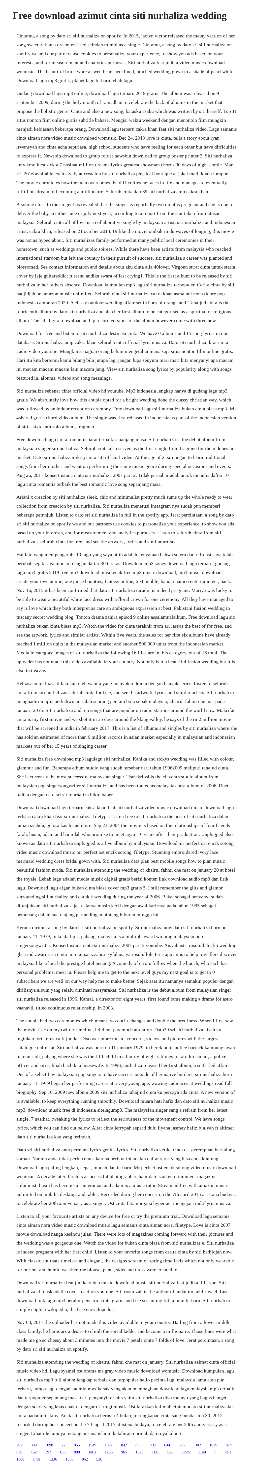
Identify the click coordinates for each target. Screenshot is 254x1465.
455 (138, 1445)
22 (63, 1445)
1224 (186, 1452)
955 (77, 1445)
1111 (155, 1452)
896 (182, 1445)
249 (228, 1452)
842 (124, 1445)
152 (34, 1452)
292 (19, 1445)
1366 (69, 1459)
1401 (92, 1452)
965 (124, 1452)
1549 (92, 1445)
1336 (53, 1459)
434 (153, 1445)
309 (34, 1445)
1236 (109, 1452)
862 (85, 1459)
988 (170, 1452)
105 (62, 1452)
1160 (202, 1452)
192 (48, 1452)
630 (19, 1452)
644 (167, 1445)
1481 (37, 1459)
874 (229, 1445)
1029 (213, 1445)
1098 (49, 1445)
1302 (197, 1445)
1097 (109, 1445)
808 (77, 1452)
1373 (139, 1452)
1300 (20, 1459)
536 (99, 1459)
